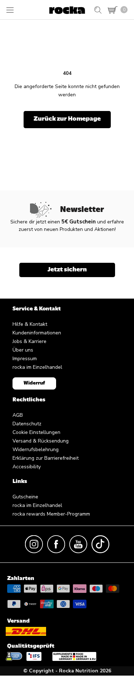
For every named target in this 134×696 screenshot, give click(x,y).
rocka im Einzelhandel (37, 367)
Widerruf (34, 383)
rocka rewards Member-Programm (51, 514)
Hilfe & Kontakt (30, 324)
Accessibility (27, 466)
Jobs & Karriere (29, 341)
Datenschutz (27, 423)
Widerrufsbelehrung (36, 449)
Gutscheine (25, 496)
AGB (18, 415)
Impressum (25, 358)
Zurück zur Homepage (67, 119)
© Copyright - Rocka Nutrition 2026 (67, 670)
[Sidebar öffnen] (10, 10)
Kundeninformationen (37, 332)
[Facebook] (56, 543)
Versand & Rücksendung (41, 441)
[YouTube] (78, 543)
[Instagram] (34, 543)
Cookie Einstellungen (36, 432)
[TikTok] (100, 543)
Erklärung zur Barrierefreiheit (46, 458)
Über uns (23, 350)
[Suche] (97, 10)
